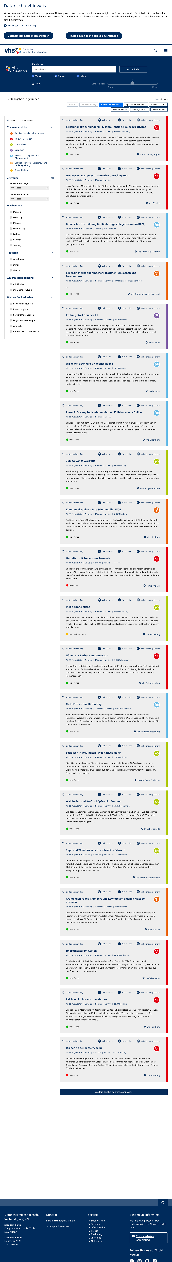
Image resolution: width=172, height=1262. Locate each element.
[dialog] (86, 22)
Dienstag (17, 217)
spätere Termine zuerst (136, 104)
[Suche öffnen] (155, 50)
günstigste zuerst (139, 109)
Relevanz (72, 104)
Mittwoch (17, 223)
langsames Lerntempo (24, 320)
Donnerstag (19, 228)
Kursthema (37, 64)
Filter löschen (27, 120)
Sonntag (17, 245)
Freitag (16, 234)
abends (16, 270)
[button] (114, 99)
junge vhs (17, 326)
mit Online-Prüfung (22, 289)
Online (61, 76)
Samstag (17, 239)
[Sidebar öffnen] (166, 50)
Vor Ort (39, 76)
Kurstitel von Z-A (120, 109)
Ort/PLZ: (36, 84)
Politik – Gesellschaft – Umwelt (29, 133)
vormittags (18, 259)
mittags (17, 264)
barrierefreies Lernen (23, 314)
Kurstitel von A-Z (158, 104)
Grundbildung (21, 170)
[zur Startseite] (25, 50)
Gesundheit (20, 144)
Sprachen (19, 150)
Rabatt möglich (20, 309)
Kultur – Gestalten (23, 138)
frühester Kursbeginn (20, 183)
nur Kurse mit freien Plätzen (26, 331)
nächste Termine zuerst (111, 104)
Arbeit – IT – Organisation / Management (28, 156)
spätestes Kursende (19, 194)
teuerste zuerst (159, 109)
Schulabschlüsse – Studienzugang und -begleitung (31, 164)
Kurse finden (133, 69)
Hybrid (83, 76)
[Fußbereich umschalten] (163, 1202)
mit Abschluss (19, 284)
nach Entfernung (89, 104)
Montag (17, 212)
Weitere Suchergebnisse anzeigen (113, 1092)
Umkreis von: (98, 83)
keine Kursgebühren (23, 303)
